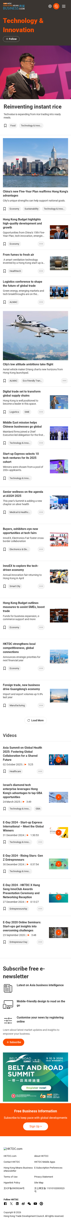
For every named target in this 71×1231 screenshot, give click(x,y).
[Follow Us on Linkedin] (17, 1203)
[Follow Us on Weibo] (23, 1203)
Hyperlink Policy (12, 1182)
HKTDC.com (10, 1156)
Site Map (38, 1182)
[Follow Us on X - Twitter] (11, 1203)
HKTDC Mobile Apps (44, 1161)
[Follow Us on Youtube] (35, 1203)
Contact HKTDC (12, 1161)
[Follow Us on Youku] (41, 1203)
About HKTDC (41, 1156)
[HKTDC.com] (36, 1150)
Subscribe (15, 1042)
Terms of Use (10, 1176)
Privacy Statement (43, 1176)
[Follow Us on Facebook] (5, 1203)
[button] (63, 6)
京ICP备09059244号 (14, 1188)
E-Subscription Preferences (48, 1167)
